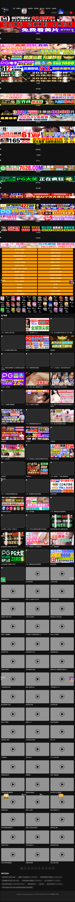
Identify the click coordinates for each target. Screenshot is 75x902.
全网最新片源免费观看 (55, 275)
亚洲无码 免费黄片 (19, 275)
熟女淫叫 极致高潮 (55, 281)
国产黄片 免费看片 (55, 268)
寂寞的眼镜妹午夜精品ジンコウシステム (50, 877)
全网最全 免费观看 (55, 259)
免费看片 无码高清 (19, 265)
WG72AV (5, 873)
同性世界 (48, 8)
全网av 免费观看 (19, 281)
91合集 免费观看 (55, 265)
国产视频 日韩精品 (19, 249)
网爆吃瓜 (18, 8)
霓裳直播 (19, 284)
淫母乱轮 (19, 291)
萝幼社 (55, 287)
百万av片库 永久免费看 (55, 272)
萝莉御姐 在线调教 (55, 294)
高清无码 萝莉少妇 (55, 249)
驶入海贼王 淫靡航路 (19, 262)
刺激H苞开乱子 (32, 884)
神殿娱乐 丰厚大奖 (55, 262)
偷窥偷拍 (24, 8)
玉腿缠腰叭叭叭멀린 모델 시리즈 (10, 880)
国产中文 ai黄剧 (19, 253)
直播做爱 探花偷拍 (55, 253)
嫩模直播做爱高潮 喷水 (20, 256)
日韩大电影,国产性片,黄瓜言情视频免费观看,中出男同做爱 (17, 887)
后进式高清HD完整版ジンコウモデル (31, 880)
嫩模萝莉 (30, 8)
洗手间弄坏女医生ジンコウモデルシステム (13, 884)
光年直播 (55, 284)
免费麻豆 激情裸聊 (19, 278)
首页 (14, 8)
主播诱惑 (54, 8)
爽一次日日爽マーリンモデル (52, 880)
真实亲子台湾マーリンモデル (54, 884)
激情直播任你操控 (55, 256)
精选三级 (42, 8)
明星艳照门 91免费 (19, 272)
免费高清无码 (19, 259)
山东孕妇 (41, 884)
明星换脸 (36, 8)
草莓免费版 (19, 287)
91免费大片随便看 (55, 291)
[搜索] (71, 12)
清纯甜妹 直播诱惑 (19, 294)
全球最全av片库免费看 (55, 278)
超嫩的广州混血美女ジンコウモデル (27, 877)
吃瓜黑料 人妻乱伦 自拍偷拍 (19, 268)
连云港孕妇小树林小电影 (8, 877)
